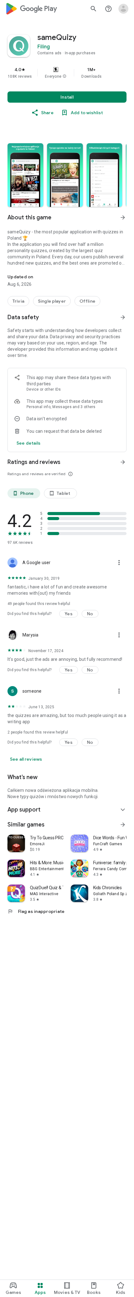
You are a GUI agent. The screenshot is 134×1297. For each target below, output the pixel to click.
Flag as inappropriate (36, 911)
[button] (64, 76)
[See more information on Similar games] (122, 824)
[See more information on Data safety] (122, 317)
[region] (67, 73)
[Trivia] (18, 301)
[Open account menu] (123, 8)
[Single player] (52, 301)
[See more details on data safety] (28, 443)
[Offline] (87, 301)
